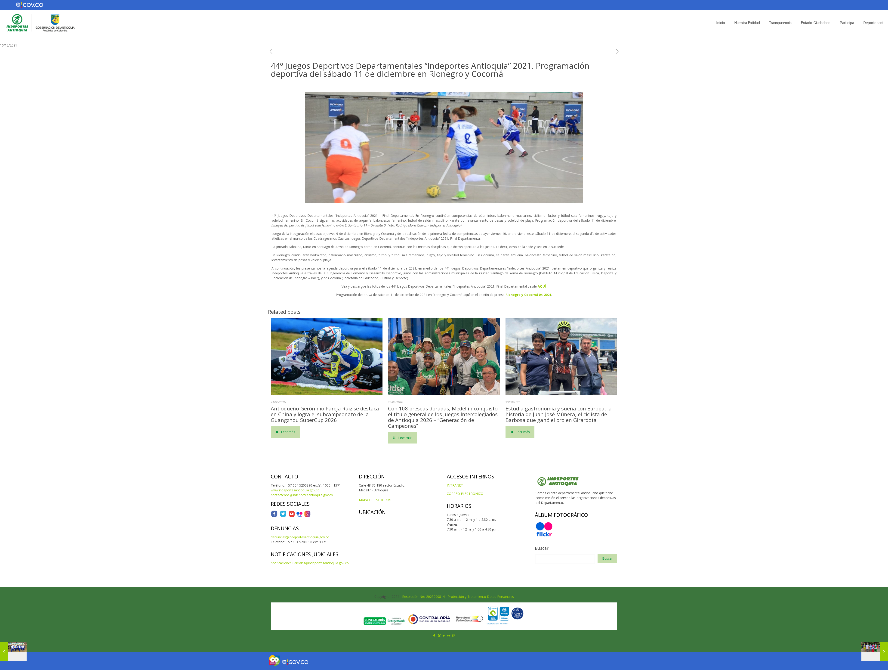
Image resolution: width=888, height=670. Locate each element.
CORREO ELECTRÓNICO (465, 493)
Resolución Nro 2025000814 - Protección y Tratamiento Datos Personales (458, 596)
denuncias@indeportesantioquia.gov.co (300, 537)
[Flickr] (299, 516)
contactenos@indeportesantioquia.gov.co (302, 495)
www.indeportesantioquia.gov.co (295, 490)
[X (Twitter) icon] (439, 635)
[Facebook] (274, 516)
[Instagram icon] (454, 635)
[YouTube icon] (444, 635)
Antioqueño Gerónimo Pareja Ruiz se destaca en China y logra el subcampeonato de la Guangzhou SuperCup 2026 (325, 414)
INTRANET (455, 485)
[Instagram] (307, 516)
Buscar (542, 548)
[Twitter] (283, 516)
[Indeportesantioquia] (40, 23)
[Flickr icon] (449, 635)
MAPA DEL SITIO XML (375, 500)
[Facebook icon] (434, 635)
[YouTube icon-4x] (291, 516)
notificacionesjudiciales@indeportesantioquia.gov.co (310, 563)
